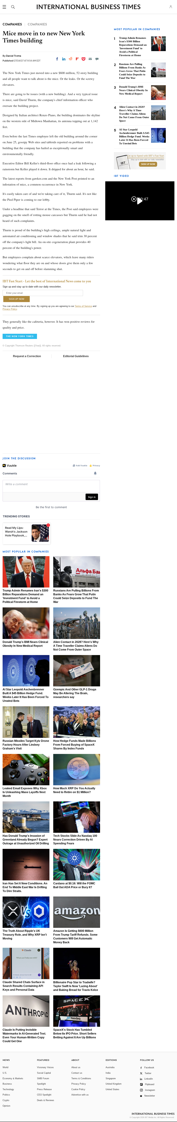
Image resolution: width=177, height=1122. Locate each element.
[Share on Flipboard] (77, 59)
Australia (110, 1067)
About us (75, 1067)
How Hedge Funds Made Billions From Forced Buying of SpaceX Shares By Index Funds (74, 744)
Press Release (44, 1089)
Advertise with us (80, 1094)
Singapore (111, 1078)
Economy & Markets (13, 1078)
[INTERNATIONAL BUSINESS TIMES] (88, 7)
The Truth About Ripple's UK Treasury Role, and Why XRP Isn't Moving (25, 934)
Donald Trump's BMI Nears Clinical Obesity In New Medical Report (133, 90)
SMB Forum (43, 1078)
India (108, 1073)
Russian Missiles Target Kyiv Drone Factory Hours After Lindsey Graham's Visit (26, 744)
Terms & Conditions (81, 1078)
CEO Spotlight (44, 1094)
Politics (6, 1094)
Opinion (6, 1106)
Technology (8, 1089)
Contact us (76, 1073)
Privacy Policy (10, 309)
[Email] (90, 59)
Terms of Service (83, 306)
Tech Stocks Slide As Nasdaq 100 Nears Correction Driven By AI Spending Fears (75, 839)
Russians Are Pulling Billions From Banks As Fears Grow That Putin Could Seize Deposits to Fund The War (132, 71)
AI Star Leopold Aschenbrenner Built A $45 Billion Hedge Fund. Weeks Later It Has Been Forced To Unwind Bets (134, 136)
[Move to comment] (97, 59)
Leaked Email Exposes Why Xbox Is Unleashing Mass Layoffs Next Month (25, 792)
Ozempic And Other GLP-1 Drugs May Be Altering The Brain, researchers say (74, 693)
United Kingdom (114, 1084)
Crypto (6, 1100)
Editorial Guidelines (76, 356)
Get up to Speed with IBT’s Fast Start (145, 156)
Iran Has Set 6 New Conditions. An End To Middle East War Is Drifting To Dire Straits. (25, 887)
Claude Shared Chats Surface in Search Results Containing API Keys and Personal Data (24, 986)
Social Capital (44, 1073)
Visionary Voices (45, 1067)
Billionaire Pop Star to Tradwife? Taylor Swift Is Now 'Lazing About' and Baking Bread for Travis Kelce (75, 986)
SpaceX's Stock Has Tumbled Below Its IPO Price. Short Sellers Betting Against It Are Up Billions (74, 1033)
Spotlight (41, 1084)
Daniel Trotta (13, 55)
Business (7, 1084)
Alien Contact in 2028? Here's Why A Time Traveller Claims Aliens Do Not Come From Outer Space (76, 645)
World (5, 1067)
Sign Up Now (148, 164)
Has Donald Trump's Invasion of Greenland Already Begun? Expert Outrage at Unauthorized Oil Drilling (26, 839)
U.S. (5, 1073)
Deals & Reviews (45, 1100)
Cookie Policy (78, 1089)
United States (112, 1089)
